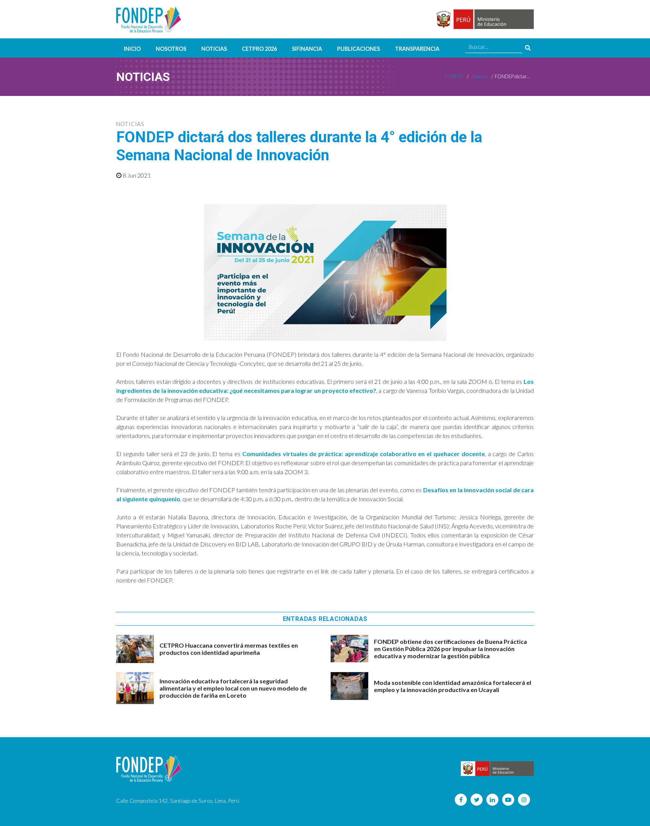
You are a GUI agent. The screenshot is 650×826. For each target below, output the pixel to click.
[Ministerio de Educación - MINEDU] (484, 19)
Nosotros (171, 49)
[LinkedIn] (492, 800)
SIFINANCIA (307, 49)
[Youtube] (508, 800)
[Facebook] (461, 800)
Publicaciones (358, 49)
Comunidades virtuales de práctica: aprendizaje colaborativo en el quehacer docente (363, 453)
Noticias (214, 49)
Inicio (132, 49)
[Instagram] (524, 800)
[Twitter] (477, 800)
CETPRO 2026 (259, 49)
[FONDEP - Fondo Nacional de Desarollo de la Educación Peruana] (148, 19)
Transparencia (417, 49)
